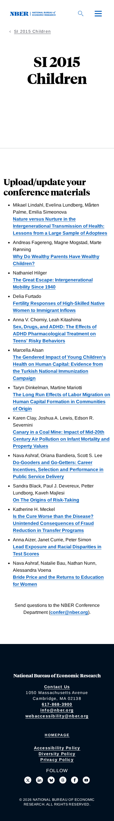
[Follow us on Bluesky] (51, 780)
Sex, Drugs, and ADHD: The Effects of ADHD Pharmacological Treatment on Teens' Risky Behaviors (54, 333)
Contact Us (57, 686)
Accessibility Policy (57, 748)
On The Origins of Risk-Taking (46, 499)
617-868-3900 (57, 704)
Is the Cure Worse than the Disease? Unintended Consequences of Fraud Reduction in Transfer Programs (53, 523)
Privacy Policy (57, 759)
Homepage (57, 735)
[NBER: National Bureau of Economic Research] (33, 13)
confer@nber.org (69, 612)
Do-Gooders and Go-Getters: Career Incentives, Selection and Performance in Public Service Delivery (58, 469)
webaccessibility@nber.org (57, 716)
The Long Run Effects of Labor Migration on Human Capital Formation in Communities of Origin (61, 401)
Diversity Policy (57, 753)
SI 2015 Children (32, 31)
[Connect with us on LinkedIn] (39, 780)
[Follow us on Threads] (62, 780)
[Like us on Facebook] (74, 780)
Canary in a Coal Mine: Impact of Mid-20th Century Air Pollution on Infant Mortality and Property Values (61, 439)
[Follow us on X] (27, 780)
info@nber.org (57, 710)
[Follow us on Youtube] (86, 780)
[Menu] (98, 13)
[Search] (80, 13)
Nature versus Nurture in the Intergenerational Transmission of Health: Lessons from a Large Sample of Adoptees (60, 226)
